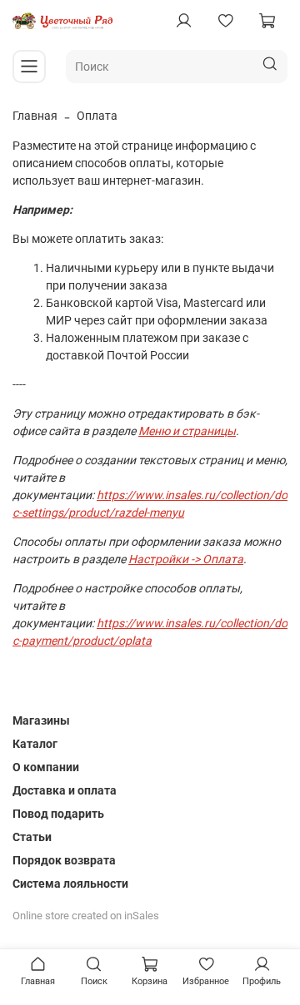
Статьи (32, 837)
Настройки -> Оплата (185, 559)
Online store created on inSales (85, 915)
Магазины (41, 720)
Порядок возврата (64, 860)
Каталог (35, 743)
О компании (45, 767)
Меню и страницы (187, 431)
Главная (35, 115)
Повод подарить (58, 813)
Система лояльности (70, 883)
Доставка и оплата (64, 790)
